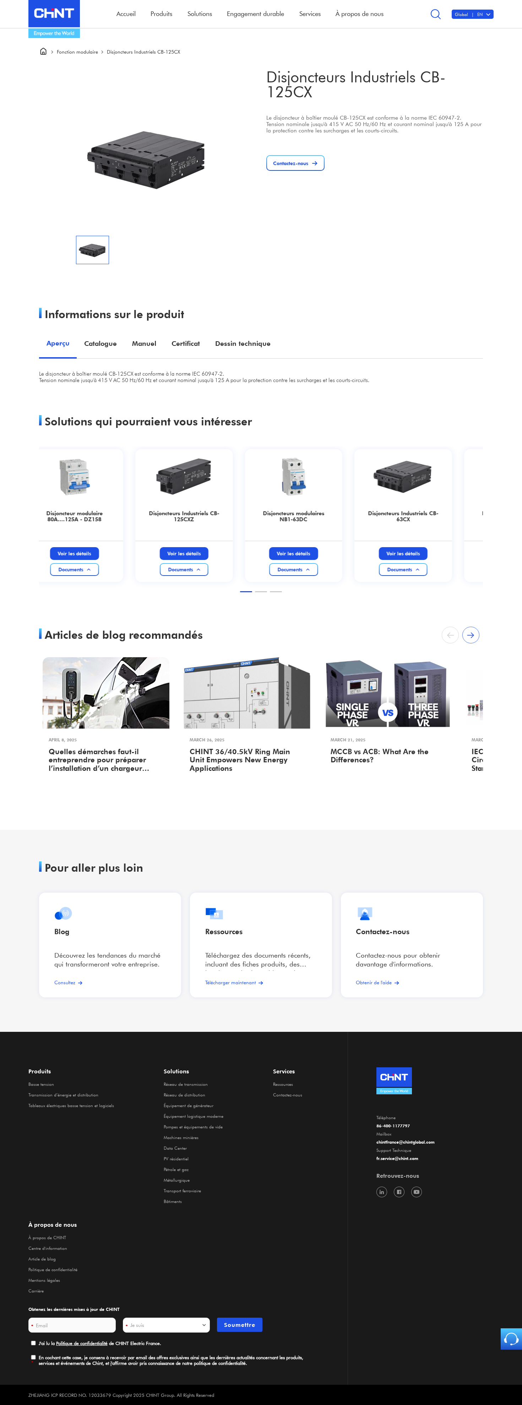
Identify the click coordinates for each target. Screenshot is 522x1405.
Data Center (175, 1148)
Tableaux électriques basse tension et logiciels (71, 1105)
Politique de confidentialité (52, 1269)
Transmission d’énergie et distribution (63, 1095)
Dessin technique (243, 343)
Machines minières (181, 1137)
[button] (246, 591)
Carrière (36, 1291)
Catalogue (100, 343)
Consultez (64, 982)
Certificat (186, 343)
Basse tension (41, 1084)
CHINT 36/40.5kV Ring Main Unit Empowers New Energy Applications (240, 760)
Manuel (144, 343)
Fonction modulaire (77, 51)
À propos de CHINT (47, 1237)
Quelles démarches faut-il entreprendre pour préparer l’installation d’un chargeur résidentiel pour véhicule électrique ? (97, 760)
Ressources (224, 931)
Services (284, 1071)
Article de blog (42, 1259)
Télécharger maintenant (230, 982)
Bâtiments (173, 1201)
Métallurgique (177, 1180)
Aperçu (58, 343)
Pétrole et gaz (176, 1169)
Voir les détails (91, 553)
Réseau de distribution (184, 1095)
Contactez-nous (287, 1095)
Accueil (126, 13)
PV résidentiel (176, 1158)
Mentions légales (44, 1280)
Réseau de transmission (186, 1084)
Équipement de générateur (188, 1105)
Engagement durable (255, 13)
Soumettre (239, 1325)
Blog (62, 931)
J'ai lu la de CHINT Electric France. (100, 1343)
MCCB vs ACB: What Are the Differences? (380, 755)
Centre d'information (47, 1248)
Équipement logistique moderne (193, 1116)
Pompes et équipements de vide (193, 1126)
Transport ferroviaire (182, 1190)
